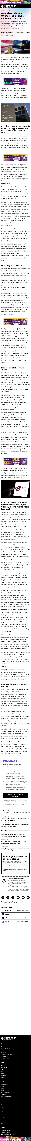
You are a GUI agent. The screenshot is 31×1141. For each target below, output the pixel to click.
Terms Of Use (4, 1052)
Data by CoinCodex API (7, 1096)
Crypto (8, 10)
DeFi (2, 1069)
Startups (3, 1109)
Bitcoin (3, 1073)
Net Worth (3, 1094)
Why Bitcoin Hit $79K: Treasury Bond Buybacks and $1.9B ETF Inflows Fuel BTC (15, 819)
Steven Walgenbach (7, 32)
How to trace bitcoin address (8, 1134)
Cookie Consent (5, 1058)
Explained (3, 1121)
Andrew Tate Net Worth (7, 1136)
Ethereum (3, 1075)
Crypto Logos (4, 1084)
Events (3, 1088)
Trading (3, 1123)
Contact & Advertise (6, 1048)
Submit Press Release (6, 1054)
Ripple (6, 832)
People (3, 1105)
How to (3, 1119)
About (2, 1046)
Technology (4, 1067)
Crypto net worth (5, 1132)
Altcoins (3, 1077)
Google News (4, 1056)
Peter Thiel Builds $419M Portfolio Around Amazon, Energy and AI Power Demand (15, 825)
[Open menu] (29, 6)
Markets (3, 1103)
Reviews (3, 1086)
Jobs (2, 1090)
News (3, 10)
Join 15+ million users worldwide (15, 795)
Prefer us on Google (24, 32)
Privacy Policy (4, 1050)
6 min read (4, 34)
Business (3, 1065)
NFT (2, 1071)
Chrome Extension (5, 1130)
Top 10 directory (5, 1092)
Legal (2, 1111)
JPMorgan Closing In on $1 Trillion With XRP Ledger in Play (15, 813)
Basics (2, 1117)
